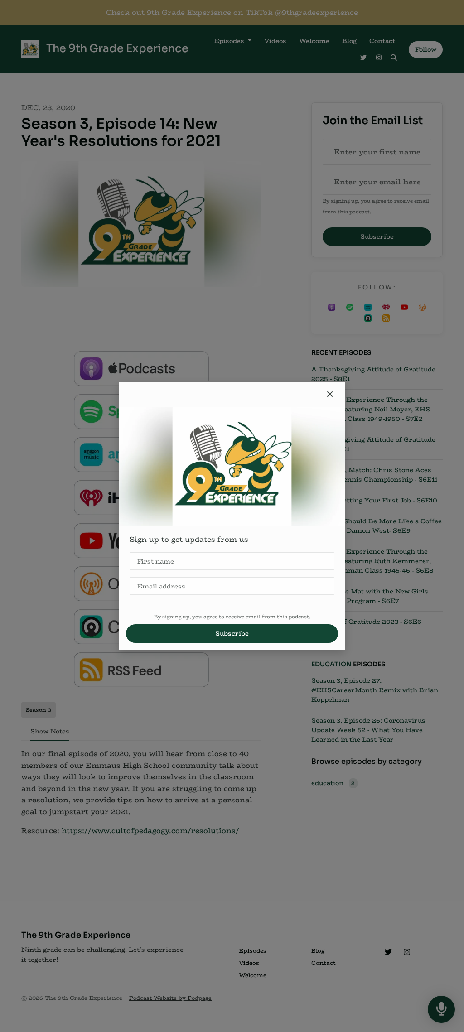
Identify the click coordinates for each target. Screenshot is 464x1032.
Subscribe (232, 633)
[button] (329, 394)
